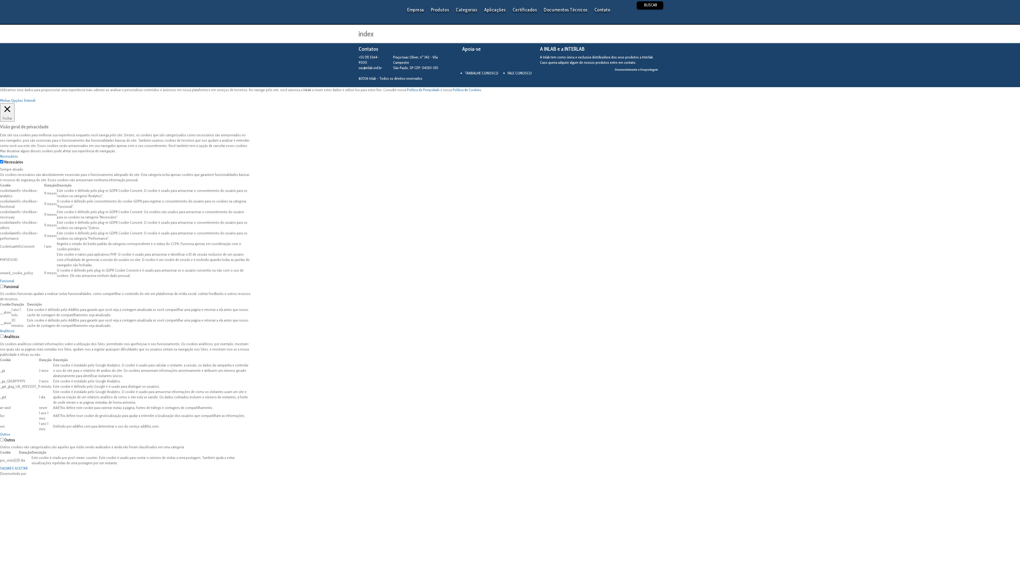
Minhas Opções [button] (11, 100)
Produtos (440, 10)
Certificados (525, 10)
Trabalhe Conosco (481, 73)
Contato (602, 10)
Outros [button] (5, 434)
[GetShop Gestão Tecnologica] (639, 79)
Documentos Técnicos (565, 10)
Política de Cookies (467, 89)
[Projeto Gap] (491, 62)
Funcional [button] (7, 280)
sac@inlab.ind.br (370, 67)
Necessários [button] (9, 156)
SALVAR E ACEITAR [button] (14, 468)
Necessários (13, 162)
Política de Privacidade (423, 89)
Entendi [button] (29, 100)
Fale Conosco (520, 73)
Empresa (415, 10)
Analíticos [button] (7, 330)
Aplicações (495, 10)
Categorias (466, 10)
